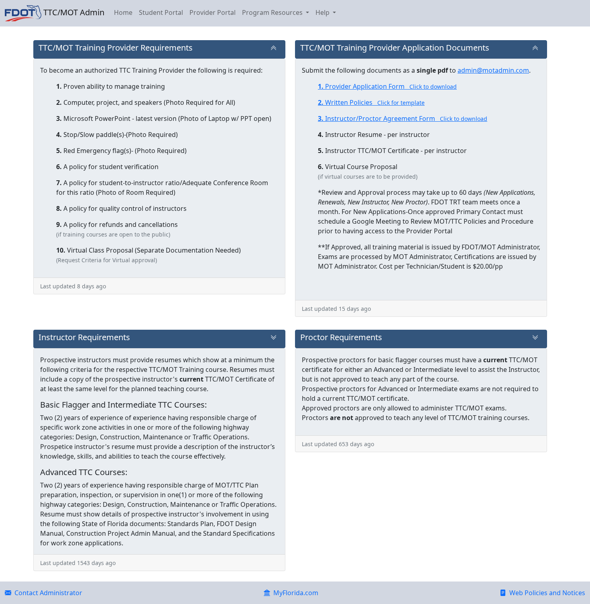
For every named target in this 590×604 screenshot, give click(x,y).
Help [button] (323, 12)
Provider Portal (212, 12)
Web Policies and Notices (545, 592)
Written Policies (371, 102)
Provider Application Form (387, 86)
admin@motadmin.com (493, 70)
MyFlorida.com (294, 592)
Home (123, 12)
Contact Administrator (46, 592)
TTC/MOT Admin (72, 12)
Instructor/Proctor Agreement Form (402, 118)
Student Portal (161, 12)
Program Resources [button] (273, 12)
